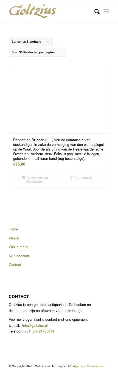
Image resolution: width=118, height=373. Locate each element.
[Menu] (106, 11)
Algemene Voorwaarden (89, 366)
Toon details (82, 177)
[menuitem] (94, 11)
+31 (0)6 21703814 (38, 331)
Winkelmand (18, 246)
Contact (15, 264)
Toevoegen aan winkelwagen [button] (36, 179)
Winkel (14, 238)
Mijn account (19, 255)
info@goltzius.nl (35, 325)
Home (13, 229)
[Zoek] (94, 11)
